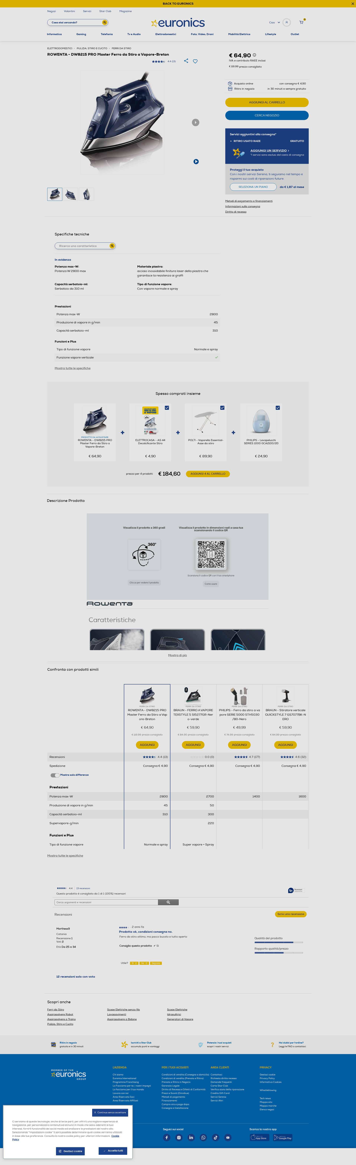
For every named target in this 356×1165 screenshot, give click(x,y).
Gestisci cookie (73, 1151)
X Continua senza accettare (110, 1112)
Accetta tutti (115, 1150)
